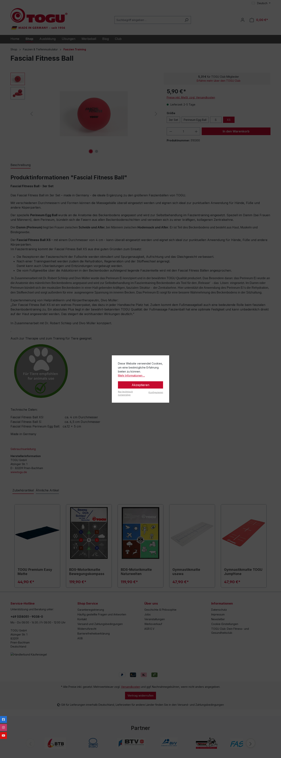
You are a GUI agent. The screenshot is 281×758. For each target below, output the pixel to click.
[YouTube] (3, 735)
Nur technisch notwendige (125, 393)
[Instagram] (3, 727)
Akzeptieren (140, 385)
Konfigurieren (156, 392)
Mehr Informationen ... (131, 375)
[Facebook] (3, 719)
